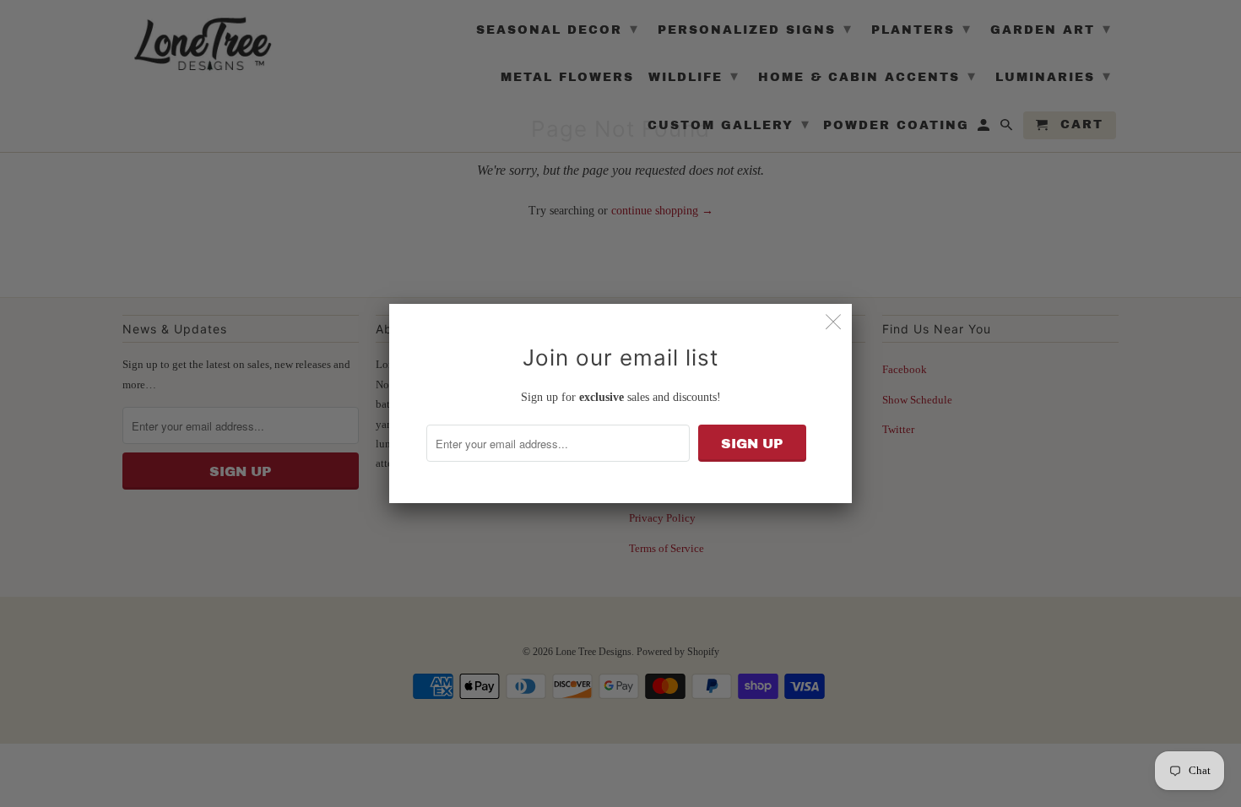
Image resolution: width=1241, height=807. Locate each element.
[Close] (833, 322)
